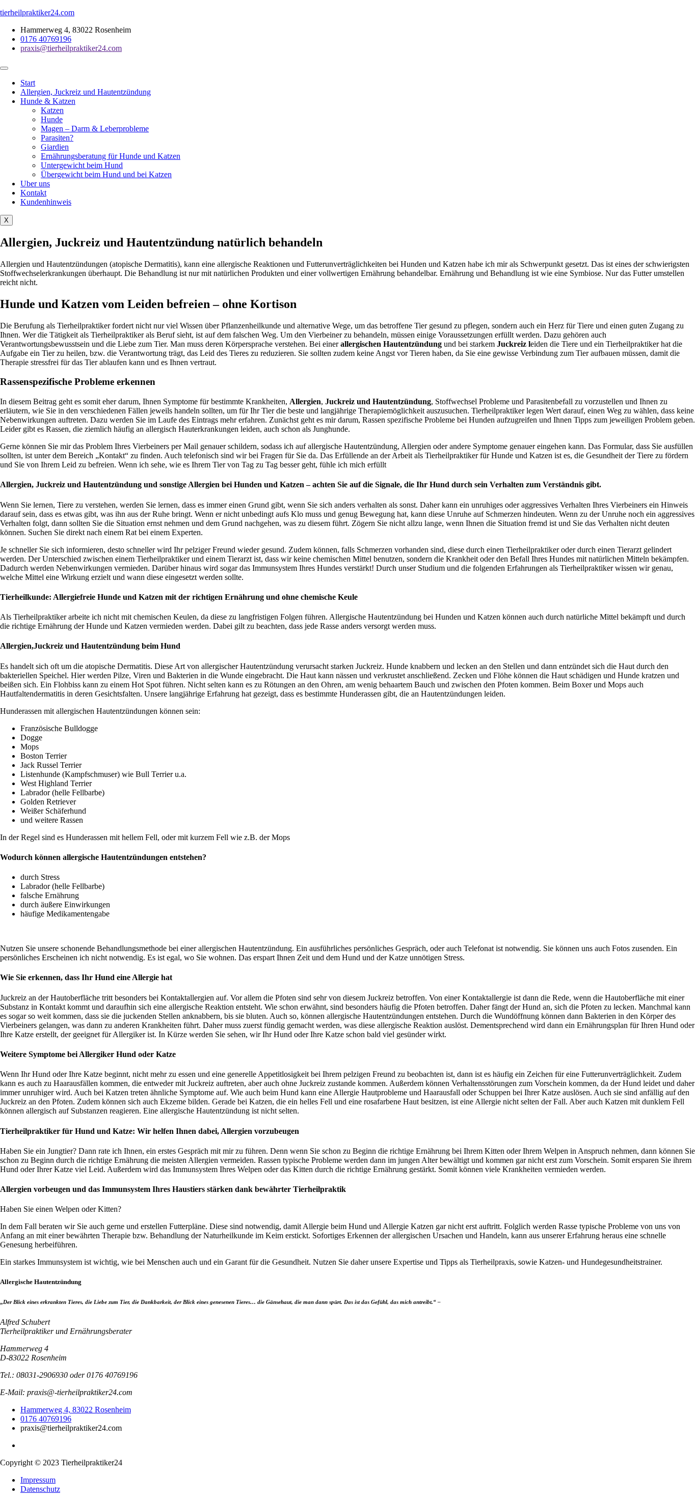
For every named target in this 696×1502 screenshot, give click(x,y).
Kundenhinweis (45, 202)
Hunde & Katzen (47, 101)
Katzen (52, 110)
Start (27, 82)
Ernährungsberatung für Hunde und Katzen (110, 156)
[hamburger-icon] (4, 68)
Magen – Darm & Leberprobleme (95, 128)
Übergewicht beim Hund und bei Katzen (106, 174)
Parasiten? (57, 137)
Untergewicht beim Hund (82, 165)
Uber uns (35, 183)
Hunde (52, 119)
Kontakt (33, 192)
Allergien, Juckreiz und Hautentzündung (85, 92)
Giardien (55, 147)
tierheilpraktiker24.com (37, 12)
